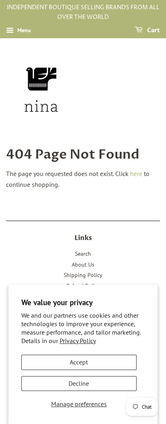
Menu (23, 30)
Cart (153, 30)
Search (83, 253)
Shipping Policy (83, 275)
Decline (78, 383)
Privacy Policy (78, 341)
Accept (79, 362)
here (136, 174)
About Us (83, 264)
